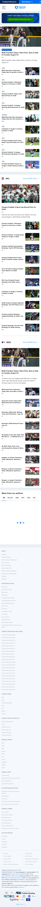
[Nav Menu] (4, 7)
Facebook (4, 836)
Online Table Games (7, 825)
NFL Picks (4, 799)
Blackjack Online (6, 817)
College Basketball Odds (9, 600)
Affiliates (4, 576)
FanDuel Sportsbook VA (8, 684)
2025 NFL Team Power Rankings (11, 801)
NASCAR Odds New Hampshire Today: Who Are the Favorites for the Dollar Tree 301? (13, 119)
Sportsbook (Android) (8, 783)
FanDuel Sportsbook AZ (8, 637)
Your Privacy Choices (31, 861)
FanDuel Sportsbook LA (8, 659)
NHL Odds (5, 606)
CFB (3, 754)
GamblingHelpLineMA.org (9, 876)
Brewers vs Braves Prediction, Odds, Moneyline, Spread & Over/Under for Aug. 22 (12, 470)
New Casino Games (7, 815)
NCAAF (10, 498)
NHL (23, 498)
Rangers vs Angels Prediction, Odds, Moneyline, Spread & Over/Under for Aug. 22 (12, 482)
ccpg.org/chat (18, 874)
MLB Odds (5, 595)
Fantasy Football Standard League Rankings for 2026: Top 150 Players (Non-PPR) (12, 316)
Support (4, 554)
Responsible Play (6, 568)
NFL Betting (5, 796)
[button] (20, 19)
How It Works (5, 562)
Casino (4, 714)
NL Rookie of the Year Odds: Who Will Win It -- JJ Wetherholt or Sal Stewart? (13, 436)
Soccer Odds (5, 617)
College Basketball (7, 703)
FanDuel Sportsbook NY (8, 673)
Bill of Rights (28, 856)
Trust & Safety (7, 856)
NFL (34, 498)
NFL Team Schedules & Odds (10, 804)
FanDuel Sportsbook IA (8, 651)
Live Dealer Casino (7, 820)
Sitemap (4, 579)
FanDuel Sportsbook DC (8, 648)
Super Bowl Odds (7, 589)
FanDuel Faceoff (6, 732)
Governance (28, 853)
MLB (28, 498)
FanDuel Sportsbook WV (9, 689)
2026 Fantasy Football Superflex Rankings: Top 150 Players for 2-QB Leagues (13, 304)
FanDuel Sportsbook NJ (8, 670)
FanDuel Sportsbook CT (8, 646)
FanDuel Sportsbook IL (8, 654)
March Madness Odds (8, 603)
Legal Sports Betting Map (9, 573)
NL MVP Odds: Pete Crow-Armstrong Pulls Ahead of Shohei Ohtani (13, 448)
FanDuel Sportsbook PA (8, 678)
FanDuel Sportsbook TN (8, 681)
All (4, 498)
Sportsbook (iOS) (6, 781)
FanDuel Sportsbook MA (8, 662)
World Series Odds (7, 622)
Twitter (4, 839)
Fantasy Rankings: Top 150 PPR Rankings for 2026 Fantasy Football (12, 327)
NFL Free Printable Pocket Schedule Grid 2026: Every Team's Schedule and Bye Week (12, 282)
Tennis (3, 759)
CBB (3, 767)
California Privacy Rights (31, 859)
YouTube (4, 844)
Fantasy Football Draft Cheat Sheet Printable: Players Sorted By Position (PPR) (12, 259)
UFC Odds (4, 614)
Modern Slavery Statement (9, 571)
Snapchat (4, 847)
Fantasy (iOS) (5, 775)
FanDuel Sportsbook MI (8, 665)
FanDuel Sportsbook (7, 721)
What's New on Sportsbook (9, 560)
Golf (3, 756)
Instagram (4, 841)
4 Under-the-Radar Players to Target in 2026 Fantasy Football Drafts (12, 165)
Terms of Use (7, 861)
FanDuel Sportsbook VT (8, 687)
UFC (3, 708)
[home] (20, 7)
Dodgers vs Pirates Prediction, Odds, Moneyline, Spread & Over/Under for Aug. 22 (12, 459)
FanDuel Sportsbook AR (8, 635)
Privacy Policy (7, 859)
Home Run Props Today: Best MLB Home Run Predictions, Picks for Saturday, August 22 (12, 402)
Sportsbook (26, 2)
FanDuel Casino (6, 727)
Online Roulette (6, 823)
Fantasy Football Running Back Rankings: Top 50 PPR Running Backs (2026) (12, 248)
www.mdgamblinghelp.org (15, 877)
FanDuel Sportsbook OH (8, 676)
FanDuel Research (9, 2)
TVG (3, 724)
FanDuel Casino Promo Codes (10, 828)
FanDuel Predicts (6, 735)
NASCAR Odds (6, 619)
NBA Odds (5, 592)
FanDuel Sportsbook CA (8, 640)
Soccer (4, 711)
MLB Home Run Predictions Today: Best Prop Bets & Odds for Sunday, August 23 (13, 72)
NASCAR (4, 762)
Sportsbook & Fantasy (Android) (11, 778)
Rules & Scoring (6, 565)
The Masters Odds (7, 611)
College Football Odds (8, 598)
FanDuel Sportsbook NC (8, 667)
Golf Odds (4, 608)
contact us (21, 887)
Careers (5, 853)
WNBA (3, 765)
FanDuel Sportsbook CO (8, 643)
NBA (17, 498)
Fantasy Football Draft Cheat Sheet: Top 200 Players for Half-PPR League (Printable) (12, 142)
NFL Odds (4, 587)
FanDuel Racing (6, 730)
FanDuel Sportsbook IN (8, 656)
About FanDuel (6, 557)
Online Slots (5, 812)
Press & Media (29, 864)
